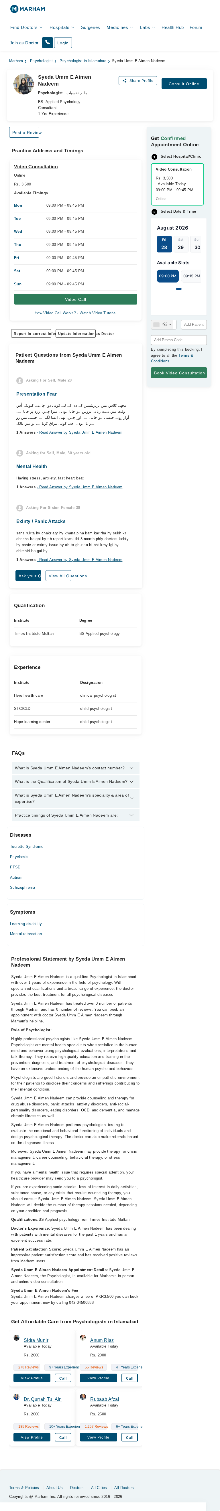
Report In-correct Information (32, 334)
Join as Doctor (24, 42)
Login (63, 43)
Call (63, 1378)
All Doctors (124, 1488)
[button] (47, 42)
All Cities (99, 1488)
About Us (54, 1488)
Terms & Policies (24, 1488)
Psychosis (19, 857)
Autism (16, 877)
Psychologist (41, 61)
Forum (196, 27)
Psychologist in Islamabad (83, 61)
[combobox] (162, 324)
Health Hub (173, 27)
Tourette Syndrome (27, 846)
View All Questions (60, 576)
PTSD (15, 867)
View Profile (32, 1378)
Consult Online (184, 84)
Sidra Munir (36, 1340)
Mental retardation (26, 934)
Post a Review (25, 132)
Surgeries (90, 27)
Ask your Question (30, 576)
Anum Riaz (102, 1340)
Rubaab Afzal (104, 1399)
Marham (16, 61)
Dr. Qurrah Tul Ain (43, 1399)
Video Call (75, 299)
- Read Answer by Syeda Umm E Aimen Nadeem (79, 432)
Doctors (77, 1488)
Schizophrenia (22, 887)
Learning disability (26, 924)
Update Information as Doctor (77, 334)
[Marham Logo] (27, 10)
